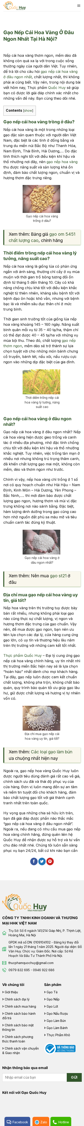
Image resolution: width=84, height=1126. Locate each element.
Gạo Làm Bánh (57, 1028)
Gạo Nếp (53, 999)
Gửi (74, 1077)
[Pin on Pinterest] (50, 861)
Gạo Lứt (52, 1006)
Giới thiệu (11, 992)
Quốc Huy (57, 87)
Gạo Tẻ (52, 992)
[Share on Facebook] (34, 861)
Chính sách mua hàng (20, 1006)
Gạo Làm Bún (56, 1021)
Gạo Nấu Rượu (57, 1013)
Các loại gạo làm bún (51, 751)
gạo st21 (58, 575)
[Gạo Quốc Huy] (24, 902)
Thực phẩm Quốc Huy (22, 655)
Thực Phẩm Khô (58, 1035)
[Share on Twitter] (42, 861)
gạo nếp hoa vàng (62, 162)
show (28, 110)
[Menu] (79, 6)
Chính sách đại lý (17, 999)
